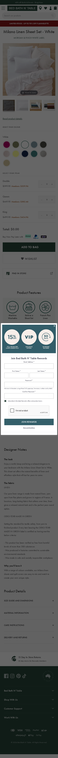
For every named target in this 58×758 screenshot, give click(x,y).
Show (50, 384)
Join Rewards (29, 421)
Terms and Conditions (29, 428)
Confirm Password (29, 392)
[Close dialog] (54, 325)
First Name (16, 371)
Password (29, 380)
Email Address (29, 362)
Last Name (41, 371)
